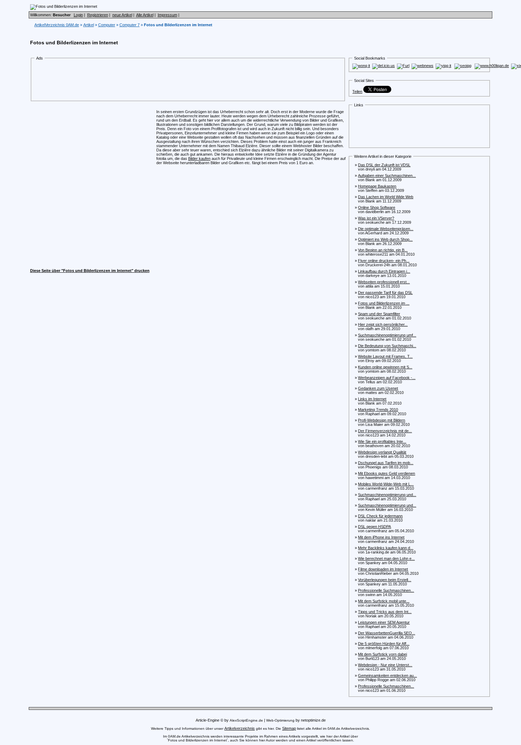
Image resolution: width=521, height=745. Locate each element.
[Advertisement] (165, 81)
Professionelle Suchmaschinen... (386, 590)
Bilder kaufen (199, 158)
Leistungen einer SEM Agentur (384, 622)
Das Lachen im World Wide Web (385, 197)
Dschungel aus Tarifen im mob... (385, 463)
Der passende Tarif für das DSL (385, 292)
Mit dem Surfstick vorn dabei (382, 654)
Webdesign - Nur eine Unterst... (385, 665)
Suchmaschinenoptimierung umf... (387, 335)
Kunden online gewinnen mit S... (385, 367)
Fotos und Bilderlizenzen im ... (383, 303)
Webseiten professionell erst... (384, 282)
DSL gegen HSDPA (374, 526)
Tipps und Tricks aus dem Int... (384, 612)
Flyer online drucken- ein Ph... (383, 260)
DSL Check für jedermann (380, 516)
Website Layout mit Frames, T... (385, 356)
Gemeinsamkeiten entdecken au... (387, 675)
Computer (106, 25)
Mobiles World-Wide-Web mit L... (386, 484)
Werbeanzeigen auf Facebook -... (386, 378)
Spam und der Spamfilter (379, 314)
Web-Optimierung (280, 720)
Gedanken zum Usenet (378, 388)
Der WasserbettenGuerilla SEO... (386, 633)
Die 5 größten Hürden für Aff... (383, 643)
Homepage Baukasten (377, 186)
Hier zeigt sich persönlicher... (383, 324)
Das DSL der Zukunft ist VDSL (384, 165)
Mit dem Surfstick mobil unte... (383, 601)
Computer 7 (129, 25)
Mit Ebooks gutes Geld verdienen (386, 473)
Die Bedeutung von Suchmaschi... (387, 346)
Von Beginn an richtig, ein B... (383, 250)
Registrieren (97, 15)
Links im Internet (372, 399)
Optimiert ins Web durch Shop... (385, 239)
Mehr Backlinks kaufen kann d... (385, 548)
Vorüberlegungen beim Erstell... (384, 580)
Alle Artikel (144, 15)
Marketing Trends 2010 (378, 409)
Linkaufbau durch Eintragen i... (384, 271)
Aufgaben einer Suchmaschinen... (387, 175)
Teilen (357, 91)
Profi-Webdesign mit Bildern (381, 420)
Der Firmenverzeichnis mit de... (385, 431)
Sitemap (289, 728)
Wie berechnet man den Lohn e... (386, 558)
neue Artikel (122, 15)
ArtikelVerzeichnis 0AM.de (56, 25)
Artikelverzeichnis (239, 728)
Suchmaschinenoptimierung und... (387, 495)
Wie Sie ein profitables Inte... (382, 441)
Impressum (167, 15)
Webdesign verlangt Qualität (382, 452)
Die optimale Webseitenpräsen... (385, 229)
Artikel (88, 25)
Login (78, 15)
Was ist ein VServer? (376, 218)
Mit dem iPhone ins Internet (381, 537)
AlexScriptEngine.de (246, 720)
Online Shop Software (376, 207)
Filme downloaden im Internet (383, 569)
